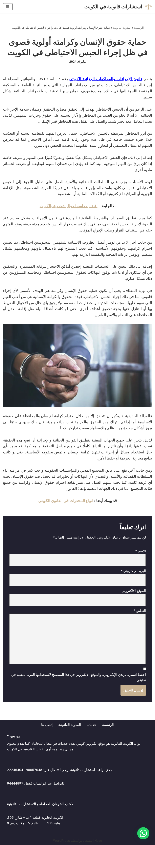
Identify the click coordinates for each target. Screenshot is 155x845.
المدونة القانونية (122, 27)
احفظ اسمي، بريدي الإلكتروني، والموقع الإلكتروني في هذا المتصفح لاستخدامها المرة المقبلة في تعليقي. (78, 677)
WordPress (61, 841)
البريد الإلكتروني (133, 571)
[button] (143, 833)
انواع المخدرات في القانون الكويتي (65, 501)
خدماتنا (91, 724)
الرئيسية (139, 27)
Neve (98, 841)
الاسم (140, 551)
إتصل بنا (47, 724)
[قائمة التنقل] (8, 6)
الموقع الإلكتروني (134, 591)
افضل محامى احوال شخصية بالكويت (68, 206)
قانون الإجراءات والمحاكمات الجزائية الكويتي (105, 79)
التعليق (140, 611)
